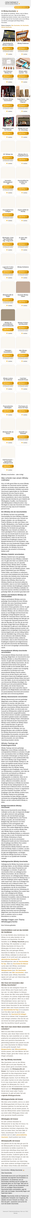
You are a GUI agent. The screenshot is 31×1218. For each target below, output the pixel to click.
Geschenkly (5, 1170)
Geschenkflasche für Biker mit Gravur (23, 182)
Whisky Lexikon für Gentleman (8, 379)
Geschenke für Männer (20, 964)
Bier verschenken (18, 972)
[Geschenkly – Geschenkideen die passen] (12, 3)
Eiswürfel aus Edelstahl (23, 432)
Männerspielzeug (20, 1049)
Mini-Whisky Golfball (23, 351)
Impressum (5, 1211)
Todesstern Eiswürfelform (8, 351)
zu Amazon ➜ (8, 48)
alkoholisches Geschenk (9, 959)
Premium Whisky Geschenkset (8, 99)
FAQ (27, 1211)
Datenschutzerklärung (14, 1211)
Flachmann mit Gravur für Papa (23, 406)
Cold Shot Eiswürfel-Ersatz (23, 379)
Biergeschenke (6, 1049)
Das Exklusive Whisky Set (8, 72)
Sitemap (15, 1213)
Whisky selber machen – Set (23, 72)
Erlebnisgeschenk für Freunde (8, 129)
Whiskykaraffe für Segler (8, 295)
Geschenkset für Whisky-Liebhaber (8, 44)
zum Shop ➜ (8, 133)
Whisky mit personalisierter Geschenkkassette (8, 324)
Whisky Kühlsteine (23, 267)
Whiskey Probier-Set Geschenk (23, 323)
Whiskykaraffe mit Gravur (8, 432)
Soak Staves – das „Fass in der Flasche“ (23, 100)
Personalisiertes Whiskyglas (8, 406)
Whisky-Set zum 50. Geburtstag (23, 129)
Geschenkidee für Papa (11, 1010)
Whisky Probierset (23, 43)
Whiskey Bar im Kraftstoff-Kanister (23, 155)
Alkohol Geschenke (6, 27)
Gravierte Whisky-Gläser (23, 295)
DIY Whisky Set (8, 154)
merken (9, 54)
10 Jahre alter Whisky (23, 238)
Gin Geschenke (24, 25)
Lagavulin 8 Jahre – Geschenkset (7, 267)
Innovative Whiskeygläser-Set (8, 182)
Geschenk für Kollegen (18, 1014)
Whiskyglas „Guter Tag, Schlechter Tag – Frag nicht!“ (8, 239)
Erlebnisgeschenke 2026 (22, 7)
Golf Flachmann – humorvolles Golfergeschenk (8, 461)
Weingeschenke (6, 970)
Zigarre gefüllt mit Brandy (23, 210)
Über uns (22, 1211)
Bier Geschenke (15, 25)
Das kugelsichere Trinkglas (8, 210)
